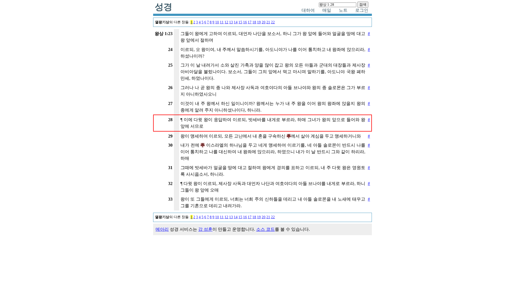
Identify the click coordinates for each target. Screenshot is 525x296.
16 (245, 22)
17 (250, 22)
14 (236, 22)
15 (240, 22)
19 (259, 22)
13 (231, 22)
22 (273, 22)
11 (222, 22)
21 (268, 22)
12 (226, 22)
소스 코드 (265, 229)
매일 (326, 10)
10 (217, 22)
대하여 (308, 10)
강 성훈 (205, 229)
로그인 (361, 10)
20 (264, 22)
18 (254, 22)
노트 (343, 10)
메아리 (162, 229)
